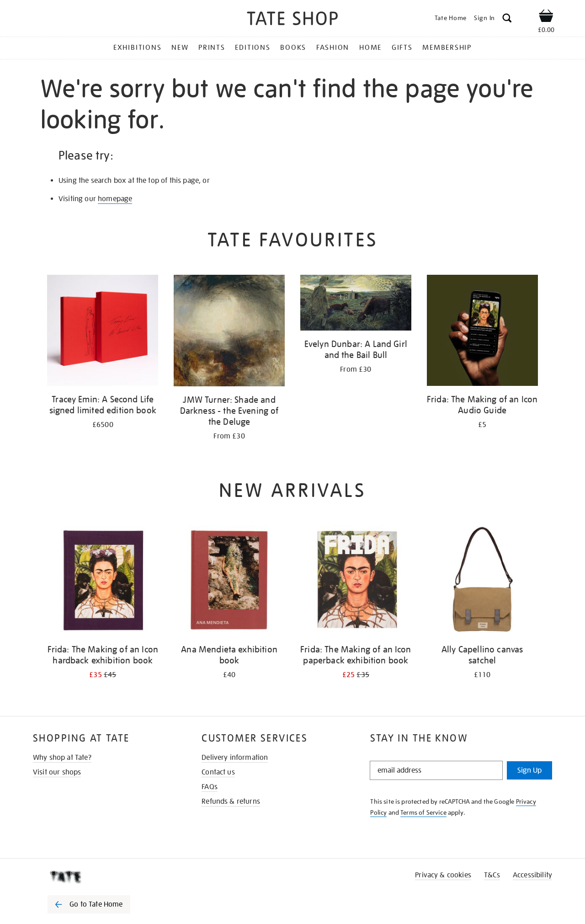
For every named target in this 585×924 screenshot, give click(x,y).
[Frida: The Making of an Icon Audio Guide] (482, 332)
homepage (115, 198)
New (179, 47)
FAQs (210, 786)
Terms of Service (423, 812)
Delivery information (235, 757)
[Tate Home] (105, 877)
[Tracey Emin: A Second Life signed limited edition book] (102, 332)
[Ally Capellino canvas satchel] (482, 582)
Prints (211, 47)
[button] (507, 19)
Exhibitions (137, 47)
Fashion (332, 47)
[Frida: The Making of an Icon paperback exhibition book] (355, 582)
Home (370, 47)
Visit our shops (57, 772)
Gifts (402, 47)
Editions (252, 47)
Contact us (218, 772)
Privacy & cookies (443, 875)
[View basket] (546, 17)
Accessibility (532, 875)
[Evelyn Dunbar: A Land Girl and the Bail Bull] (355, 304)
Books (293, 47)
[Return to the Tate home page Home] (292, 19)
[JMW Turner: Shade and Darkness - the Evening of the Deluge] (229, 332)
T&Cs (492, 875)
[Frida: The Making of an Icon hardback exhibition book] (102, 582)
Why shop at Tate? (62, 757)
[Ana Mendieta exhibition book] (229, 582)
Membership (447, 47)
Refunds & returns (231, 801)
